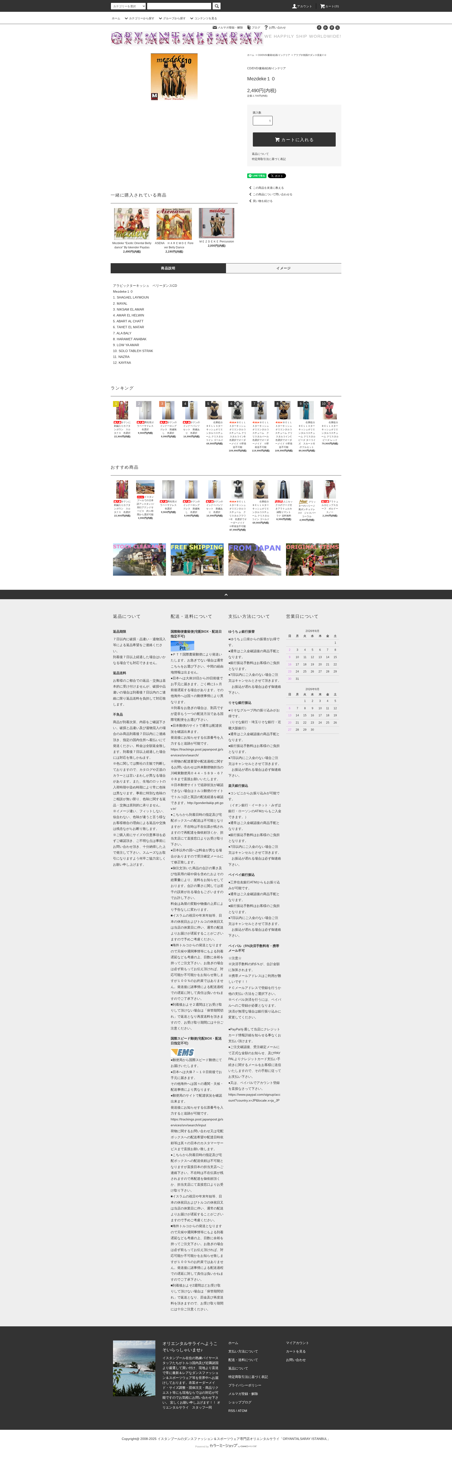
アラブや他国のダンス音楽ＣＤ (310, 55)
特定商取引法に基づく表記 (269, 159)
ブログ (256, 27)
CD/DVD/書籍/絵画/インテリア (274, 55)
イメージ (283, 268)
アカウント (305, 6)
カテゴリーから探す (141, 18)
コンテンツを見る (205, 18)
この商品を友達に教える (268, 187)
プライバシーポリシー (244, 1385)
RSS (231, 1411)
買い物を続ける (263, 201)
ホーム (116, 18)
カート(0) (332, 6)
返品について (260, 154)
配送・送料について (243, 1360)
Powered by (202, 1446)
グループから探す (174, 18)
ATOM (242, 1411)
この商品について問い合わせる (272, 194)
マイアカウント (297, 1343)
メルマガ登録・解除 (230, 27)
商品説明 (168, 268)
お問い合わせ (277, 27)
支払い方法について (243, 1351)
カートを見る (296, 1351)
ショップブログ (239, 1402)
